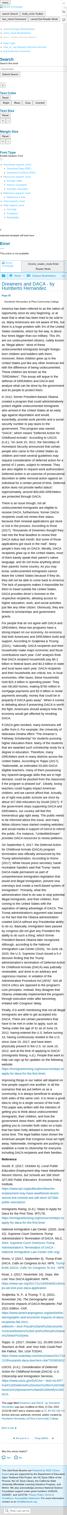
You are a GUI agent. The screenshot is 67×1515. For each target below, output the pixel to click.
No (20, 1457)
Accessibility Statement (27, 1498)
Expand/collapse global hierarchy (5, 276)
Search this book (9, 63)
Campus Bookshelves (43, 275)
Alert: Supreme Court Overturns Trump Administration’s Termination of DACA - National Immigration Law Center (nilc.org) (31, 1247)
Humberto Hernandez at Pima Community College (30, 1418)
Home (17, 275)
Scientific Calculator (17, 189)
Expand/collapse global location (63, 275)
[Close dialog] (2, 248)
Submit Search (10, 74)
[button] (12, 213)
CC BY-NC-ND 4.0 (54, 1410)
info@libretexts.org (26, 1501)
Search (7, 1511)
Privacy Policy (36, 1494)
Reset (5, 97)
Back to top (8, 1428)
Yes (8, 1457)
